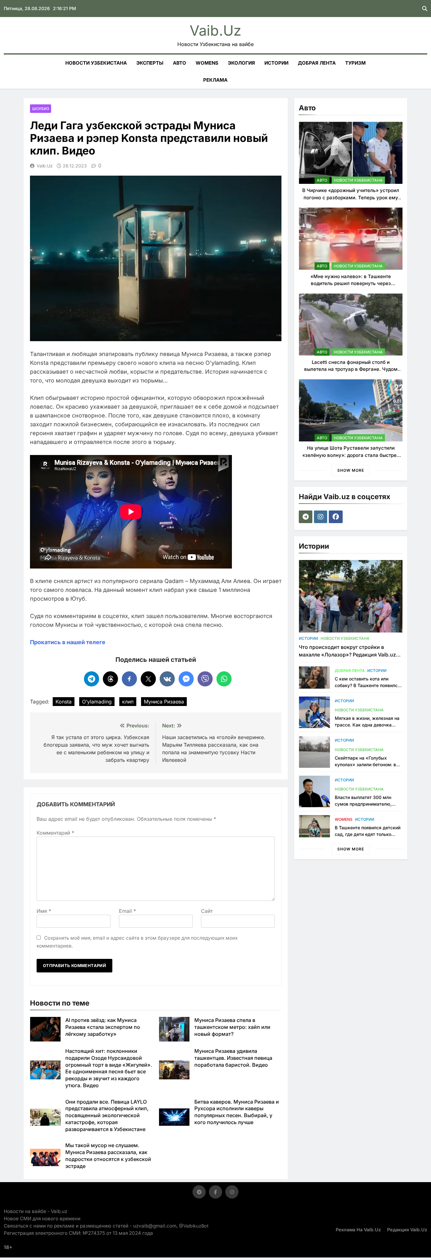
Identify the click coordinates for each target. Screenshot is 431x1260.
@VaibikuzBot (194, 1225)
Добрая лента (317, 63)
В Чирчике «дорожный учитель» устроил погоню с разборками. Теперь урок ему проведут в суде (350, 197)
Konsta (64, 701)
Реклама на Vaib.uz (358, 1229)
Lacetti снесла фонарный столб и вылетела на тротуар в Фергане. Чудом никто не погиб (351, 369)
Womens (207, 63)
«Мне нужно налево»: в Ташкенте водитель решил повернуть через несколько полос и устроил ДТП (350, 283)
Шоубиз (40, 108)
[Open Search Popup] (424, 8)
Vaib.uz (215, 30)
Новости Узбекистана (96, 63)
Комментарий (55, 833)
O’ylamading (97, 701)
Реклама (215, 80)
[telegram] (306, 516)
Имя (44, 911)
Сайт (207, 911)
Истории (276, 63)
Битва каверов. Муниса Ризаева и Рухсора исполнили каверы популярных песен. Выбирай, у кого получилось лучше (236, 1112)
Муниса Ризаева (164, 701)
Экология (241, 63)
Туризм (355, 63)
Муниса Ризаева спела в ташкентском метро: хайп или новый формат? (232, 1027)
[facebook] (336, 516)
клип (127, 701)
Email (127, 911)
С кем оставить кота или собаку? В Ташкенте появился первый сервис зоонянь (367, 685)
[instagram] (321, 516)
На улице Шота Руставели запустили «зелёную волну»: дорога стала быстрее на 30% (350, 455)
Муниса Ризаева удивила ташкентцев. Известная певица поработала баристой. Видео (233, 1058)
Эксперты (149, 63)
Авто (179, 63)
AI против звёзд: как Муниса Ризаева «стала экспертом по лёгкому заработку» (102, 1027)
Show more (350, 470)
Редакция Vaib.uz (407, 1229)
